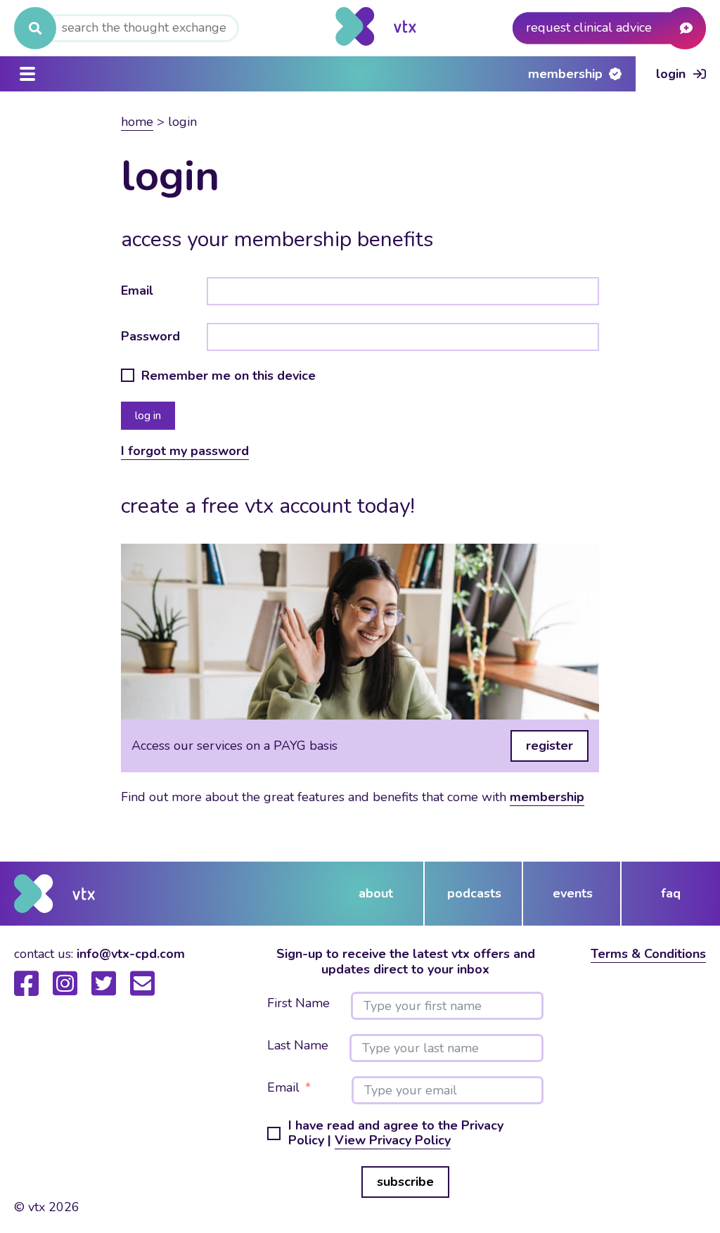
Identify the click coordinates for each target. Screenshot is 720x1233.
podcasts (474, 893)
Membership (565, 73)
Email (137, 290)
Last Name (297, 1046)
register (549, 745)
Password (150, 336)
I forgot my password (185, 450)
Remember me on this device (228, 376)
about (376, 893)
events (573, 893)
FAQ (671, 893)
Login (671, 73)
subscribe (405, 1181)
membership (547, 796)
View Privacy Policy (393, 1140)
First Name (298, 1003)
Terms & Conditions (648, 953)
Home (137, 121)
